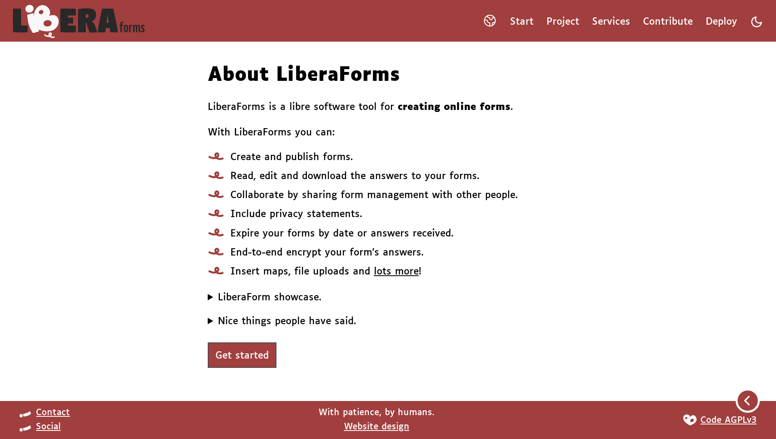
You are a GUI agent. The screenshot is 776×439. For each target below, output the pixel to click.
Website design (376, 426)
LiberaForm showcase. (269, 297)
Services (611, 22)
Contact (53, 412)
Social (48, 426)
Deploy (721, 22)
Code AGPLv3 (728, 420)
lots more (396, 271)
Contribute (668, 22)
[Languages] (490, 23)
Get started (242, 356)
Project (562, 22)
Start (522, 22)
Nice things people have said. (287, 321)
